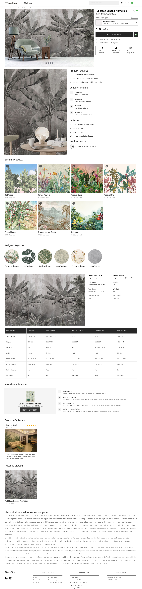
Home (6, 8)
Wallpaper (28, 3)
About (35, 577)
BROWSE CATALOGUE (30, 410)
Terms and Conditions (55, 583)
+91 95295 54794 (112, 580)
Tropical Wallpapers (13, 8)
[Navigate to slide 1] (46, 63)
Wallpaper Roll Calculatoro (78, 588)
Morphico (11, 3)
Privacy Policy (52, 577)
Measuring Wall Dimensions (78, 580)
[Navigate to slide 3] (50, 63)
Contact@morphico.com (114, 577)
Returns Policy (52, 580)
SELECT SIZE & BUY (114, 34)
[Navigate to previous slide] (7, 38)
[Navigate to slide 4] (53, 63)
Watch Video (134, 18)
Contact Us (36, 580)
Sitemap (36, 583)
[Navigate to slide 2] (48, 63)
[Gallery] (49, 38)
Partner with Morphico (77, 585)
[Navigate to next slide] (91, 38)
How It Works (74, 577)
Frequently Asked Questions (78, 583)
